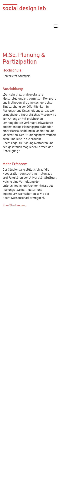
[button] (56, 26)
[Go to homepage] (24, 26)
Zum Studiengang (14, 205)
